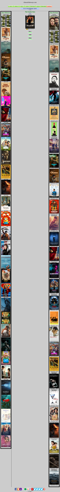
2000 (30, 13)
